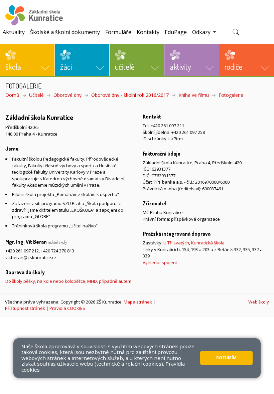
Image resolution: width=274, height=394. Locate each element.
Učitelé (36, 95)
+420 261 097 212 (22, 251)
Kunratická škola (208, 243)
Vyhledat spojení (160, 262)
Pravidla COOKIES (67, 308)
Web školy (258, 302)
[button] (27, 60)
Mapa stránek (138, 302)
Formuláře (118, 32)
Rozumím (226, 358)
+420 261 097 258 (188, 132)
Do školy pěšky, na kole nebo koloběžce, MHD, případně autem (68, 281)
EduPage (176, 32)
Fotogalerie (231, 95)
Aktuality (14, 32)
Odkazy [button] (202, 32)
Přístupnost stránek (25, 308)
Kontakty (148, 32)
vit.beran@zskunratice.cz (30, 257)
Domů (12, 95)
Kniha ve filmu (193, 95)
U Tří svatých (176, 243)
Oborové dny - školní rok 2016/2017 (130, 95)
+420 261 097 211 (167, 126)
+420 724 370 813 (57, 251)
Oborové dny (67, 95)
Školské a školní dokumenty (65, 32)
